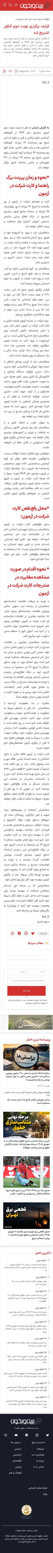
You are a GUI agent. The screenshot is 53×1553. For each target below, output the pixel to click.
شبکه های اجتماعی (37, 1488)
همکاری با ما (38, 1455)
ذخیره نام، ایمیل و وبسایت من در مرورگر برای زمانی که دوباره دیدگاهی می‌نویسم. (27, 1002)
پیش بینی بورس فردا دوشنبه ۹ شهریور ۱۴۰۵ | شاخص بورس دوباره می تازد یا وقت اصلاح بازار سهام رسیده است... (26, 1404)
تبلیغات (40, 1449)
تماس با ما (38, 1467)
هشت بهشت (20, 1530)
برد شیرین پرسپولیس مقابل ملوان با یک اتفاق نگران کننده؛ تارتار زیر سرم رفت (27, 1344)
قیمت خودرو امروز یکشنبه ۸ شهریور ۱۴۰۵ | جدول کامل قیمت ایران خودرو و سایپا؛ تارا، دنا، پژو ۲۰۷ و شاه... (25, 1375)
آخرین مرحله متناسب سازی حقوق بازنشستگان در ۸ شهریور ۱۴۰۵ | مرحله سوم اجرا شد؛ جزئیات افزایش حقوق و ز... (27, 1298)
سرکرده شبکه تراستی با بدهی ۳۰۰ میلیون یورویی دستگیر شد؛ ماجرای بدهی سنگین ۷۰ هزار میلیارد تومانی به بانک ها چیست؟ (28, 1077)
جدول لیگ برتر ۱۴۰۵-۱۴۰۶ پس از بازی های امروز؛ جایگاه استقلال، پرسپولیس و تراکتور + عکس (27, 1192)
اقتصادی (17, 1461)
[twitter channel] (47, 1435)
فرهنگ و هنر (15, 1473)
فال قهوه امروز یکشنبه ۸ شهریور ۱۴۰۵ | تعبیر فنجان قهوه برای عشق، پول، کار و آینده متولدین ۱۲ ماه (27, 1389)
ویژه (45, 1494)
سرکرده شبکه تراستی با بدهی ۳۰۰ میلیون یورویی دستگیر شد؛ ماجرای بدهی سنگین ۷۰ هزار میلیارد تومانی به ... (25, 1267)
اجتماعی (17, 1455)
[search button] (10, 4)
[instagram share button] (26, 934)
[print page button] (4, 71)
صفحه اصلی (45, 71)
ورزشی (18, 1467)
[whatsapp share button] (12, 934)
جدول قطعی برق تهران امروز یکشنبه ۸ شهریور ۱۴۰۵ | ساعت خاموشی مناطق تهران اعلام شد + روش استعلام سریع (29, 1235)
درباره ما (40, 1461)
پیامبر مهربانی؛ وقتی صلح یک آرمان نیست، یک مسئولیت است (28, 1101)
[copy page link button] (10, 71)
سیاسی (17, 1449)
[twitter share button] (33, 934)
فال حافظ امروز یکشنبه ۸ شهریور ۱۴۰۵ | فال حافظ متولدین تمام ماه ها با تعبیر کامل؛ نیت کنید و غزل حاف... (27, 1359)
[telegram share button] (19, 934)
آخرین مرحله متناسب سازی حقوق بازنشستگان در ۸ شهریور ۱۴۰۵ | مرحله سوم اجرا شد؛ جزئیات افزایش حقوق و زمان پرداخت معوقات (27, 1144)
